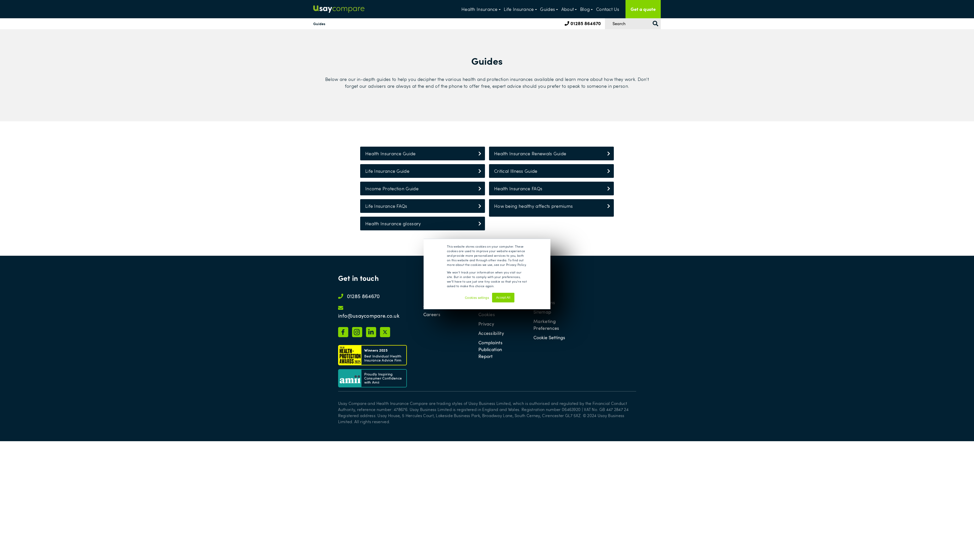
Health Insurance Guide (390, 153)
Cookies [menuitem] (486, 314)
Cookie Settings (549, 337)
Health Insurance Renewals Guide (530, 153)
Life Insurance (519, 9)
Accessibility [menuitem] (491, 333)
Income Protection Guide (392, 188)
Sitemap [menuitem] (542, 312)
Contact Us (607, 9)
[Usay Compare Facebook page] (343, 332)
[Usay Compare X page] (385, 332)
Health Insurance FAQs (518, 188)
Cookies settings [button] (477, 297)
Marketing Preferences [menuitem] (546, 324)
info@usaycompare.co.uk (369, 315)
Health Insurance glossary (393, 223)
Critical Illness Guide (515, 171)
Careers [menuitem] (431, 314)
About (567, 9)
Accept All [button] (503, 297)
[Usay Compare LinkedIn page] (371, 332)
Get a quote (643, 9)
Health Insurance (479, 9)
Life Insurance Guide (387, 171)
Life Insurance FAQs (386, 206)
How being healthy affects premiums (533, 206)
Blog (585, 9)
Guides (547, 9)
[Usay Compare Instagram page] (357, 332)
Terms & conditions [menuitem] (544, 299)
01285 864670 (585, 23)
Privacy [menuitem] (486, 324)
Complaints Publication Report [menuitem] (490, 349)
